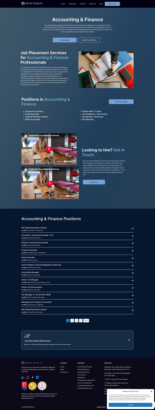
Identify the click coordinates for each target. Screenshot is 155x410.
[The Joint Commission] (32, 390)
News (101, 4)
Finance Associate (29, 250)
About (63, 4)
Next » (86, 320)
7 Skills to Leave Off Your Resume (115, 379)
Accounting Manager (30, 272)
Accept (130, 405)
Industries (83, 4)
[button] (151, 391)
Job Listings (72, 4)
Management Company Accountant (36, 302)
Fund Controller (28, 257)
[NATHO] (42, 390)
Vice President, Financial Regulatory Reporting (41, 265)
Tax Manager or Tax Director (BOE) (36, 295)
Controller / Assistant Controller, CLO (37, 235)
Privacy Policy (101, 407)
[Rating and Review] (24, 390)
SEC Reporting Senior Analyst (34, 228)
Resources (92, 4)
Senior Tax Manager (29, 280)
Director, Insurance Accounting (34, 243)
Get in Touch (112, 4)
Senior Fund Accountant (31, 287)
